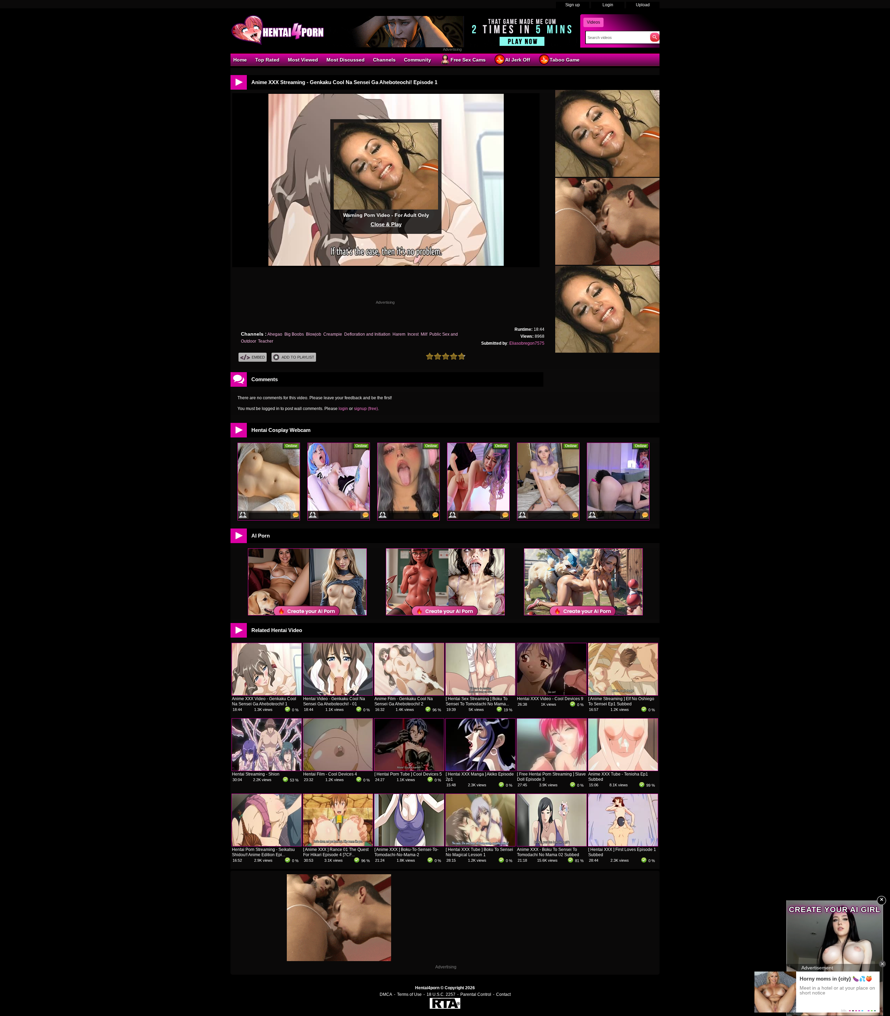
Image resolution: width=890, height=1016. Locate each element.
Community (417, 60)
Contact (503, 994)
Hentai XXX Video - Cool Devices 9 (550, 698)
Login (607, 4)
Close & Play (386, 224)
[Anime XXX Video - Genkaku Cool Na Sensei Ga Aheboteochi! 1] (266, 693)
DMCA (386, 994)
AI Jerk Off (517, 60)
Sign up (572, 4)
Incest (413, 334)
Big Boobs (294, 334)
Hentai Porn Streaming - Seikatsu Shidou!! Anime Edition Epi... (263, 852)
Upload (643, 4)
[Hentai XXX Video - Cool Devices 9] (551, 693)
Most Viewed (303, 60)
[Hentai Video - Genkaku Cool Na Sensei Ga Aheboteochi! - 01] (338, 693)
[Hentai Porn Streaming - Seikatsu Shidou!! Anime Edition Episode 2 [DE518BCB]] (266, 844)
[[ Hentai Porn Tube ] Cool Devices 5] (409, 769)
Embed (258, 357)
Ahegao (274, 334)
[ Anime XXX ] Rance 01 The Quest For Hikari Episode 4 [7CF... (336, 852)
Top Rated (267, 60)
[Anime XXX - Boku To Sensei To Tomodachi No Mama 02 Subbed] (551, 844)
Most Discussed (345, 60)
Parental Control (475, 994)
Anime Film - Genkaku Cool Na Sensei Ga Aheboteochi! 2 (403, 701)
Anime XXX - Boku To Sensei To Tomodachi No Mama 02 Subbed (548, 852)
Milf (424, 334)
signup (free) (366, 408)
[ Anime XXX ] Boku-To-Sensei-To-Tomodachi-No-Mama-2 (406, 852)
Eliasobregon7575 (526, 343)
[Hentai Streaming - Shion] (266, 769)
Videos (593, 22)
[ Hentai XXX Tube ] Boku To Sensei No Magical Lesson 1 (479, 852)
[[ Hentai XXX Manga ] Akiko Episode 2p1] (480, 769)
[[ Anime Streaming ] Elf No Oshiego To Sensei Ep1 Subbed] (623, 693)
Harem (399, 334)
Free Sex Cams (468, 60)
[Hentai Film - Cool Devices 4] (338, 769)
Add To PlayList (298, 357)
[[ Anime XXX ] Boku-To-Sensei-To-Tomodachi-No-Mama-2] (409, 844)
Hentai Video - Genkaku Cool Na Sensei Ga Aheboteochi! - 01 (334, 701)
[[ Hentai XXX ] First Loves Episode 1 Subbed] (623, 844)
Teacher (265, 341)
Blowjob (313, 334)
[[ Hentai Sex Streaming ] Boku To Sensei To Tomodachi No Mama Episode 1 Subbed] (480, 693)
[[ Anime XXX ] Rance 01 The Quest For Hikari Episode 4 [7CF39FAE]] (338, 844)
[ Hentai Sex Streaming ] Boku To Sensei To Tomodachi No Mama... (477, 701)
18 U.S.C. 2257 (441, 994)
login (343, 408)
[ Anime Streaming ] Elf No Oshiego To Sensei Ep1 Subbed (621, 701)
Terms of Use (409, 994)
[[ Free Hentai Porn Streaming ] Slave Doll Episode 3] (551, 769)
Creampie (332, 334)
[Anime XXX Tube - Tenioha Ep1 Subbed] (623, 769)
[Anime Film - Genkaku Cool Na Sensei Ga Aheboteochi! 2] (409, 693)
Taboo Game (565, 60)
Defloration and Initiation (367, 334)
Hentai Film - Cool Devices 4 (330, 774)
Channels (384, 60)
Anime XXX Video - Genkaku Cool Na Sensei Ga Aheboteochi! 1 (264, 701)
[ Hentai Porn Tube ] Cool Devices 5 (408, 774)
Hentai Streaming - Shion (256, 774)
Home (240, 60)
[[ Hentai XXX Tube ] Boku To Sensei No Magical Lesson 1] (480, 844)
